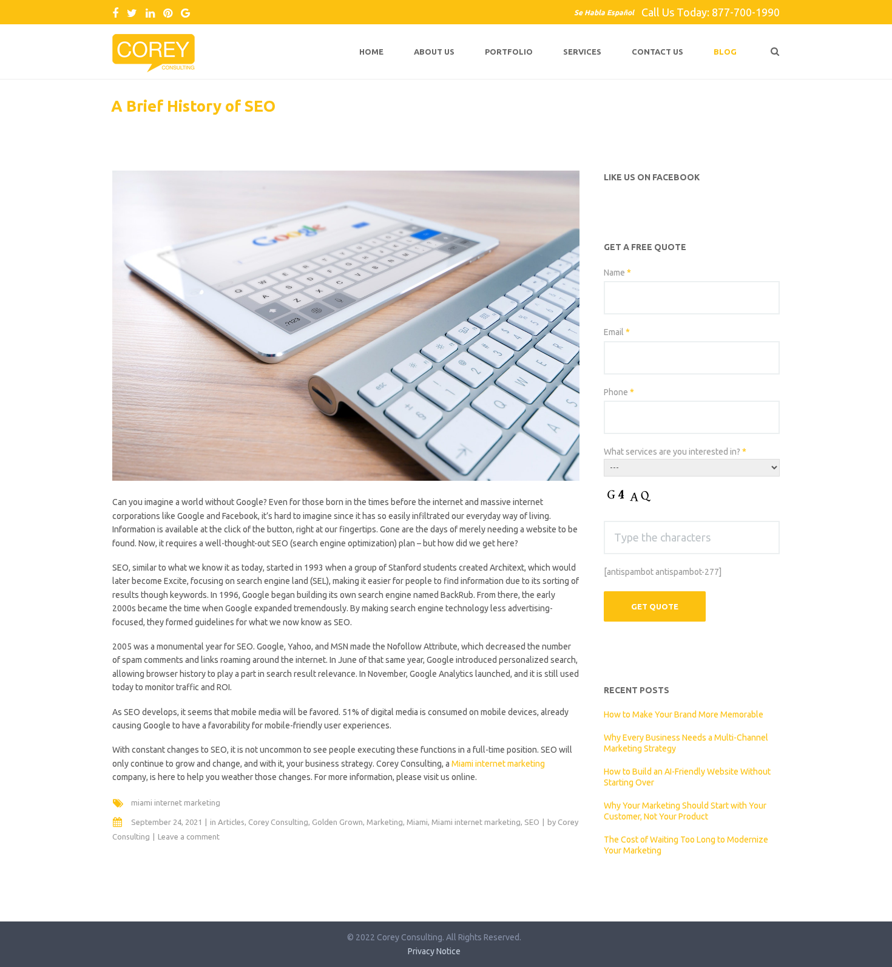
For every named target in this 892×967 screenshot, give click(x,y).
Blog (725, 51)
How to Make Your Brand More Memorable (683, 714)
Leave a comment (189, 836)
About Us (434, 51)
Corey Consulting (278, 822)
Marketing (385, 822)
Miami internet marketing (498, 764)
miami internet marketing (175, 802)
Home (371, 51)
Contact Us (657, 51)
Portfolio (509, 51)
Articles (231, 822)
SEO (531, 822)
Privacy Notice (434, 951)
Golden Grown (337, 822)
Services (582, 51)
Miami (417, 822)
